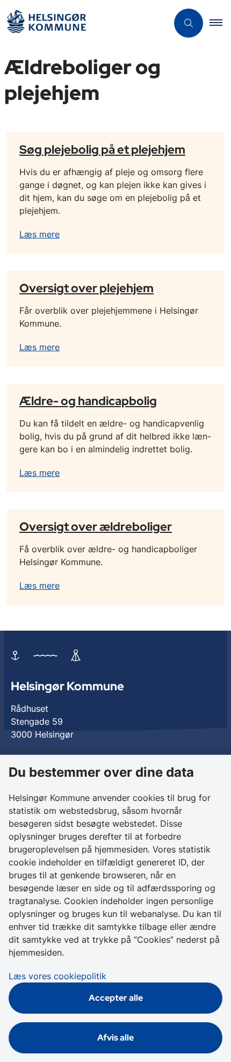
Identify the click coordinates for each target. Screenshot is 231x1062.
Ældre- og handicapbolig (88, 401)
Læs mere (39, 234)
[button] (220, 23)
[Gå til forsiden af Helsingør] (84, 23)
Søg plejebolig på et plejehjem (102, 149)
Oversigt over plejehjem (86, 288)
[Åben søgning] (188, 23)
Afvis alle (115, 1037)
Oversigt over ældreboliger (95, 526)
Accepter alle (116, 997)
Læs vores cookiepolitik (57, 976)
